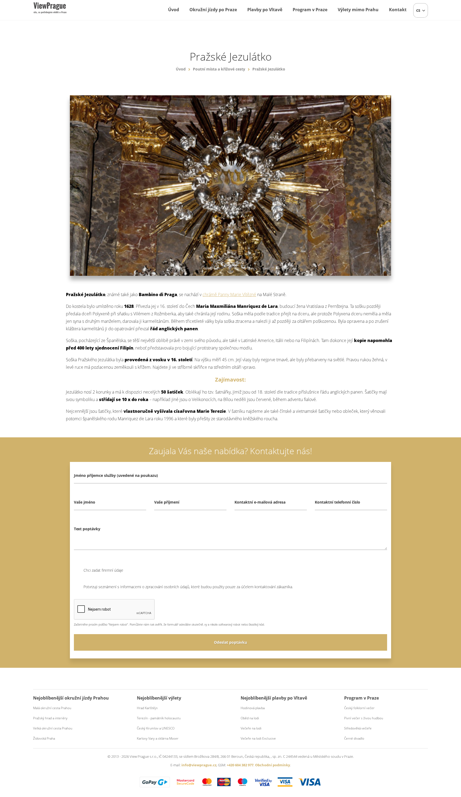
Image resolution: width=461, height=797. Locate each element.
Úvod (173, 10)
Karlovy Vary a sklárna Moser (157, 738)
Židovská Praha (44, 738)
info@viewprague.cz (198, 765)
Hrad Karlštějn (147, 708)
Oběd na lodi (250, 718)
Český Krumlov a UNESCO (155, 728)
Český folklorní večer (359, 708)
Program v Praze (310, 10)
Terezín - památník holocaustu (159, 718)
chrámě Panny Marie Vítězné (229, 294)
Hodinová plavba (253, 708)
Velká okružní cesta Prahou (52, 728)
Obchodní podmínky (272, 765)
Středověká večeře (358, 728)
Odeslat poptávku (230, 642)
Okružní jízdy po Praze (213, 10)
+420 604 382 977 (240, 765)
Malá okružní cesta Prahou (52, 708)
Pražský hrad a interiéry (50, 718)
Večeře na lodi (251, 728)
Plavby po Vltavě (264, 10)
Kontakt (398, 10)
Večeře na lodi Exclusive (258, 738)
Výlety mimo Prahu (358, 10)
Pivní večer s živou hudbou (363, 718)
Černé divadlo (354, 738)
